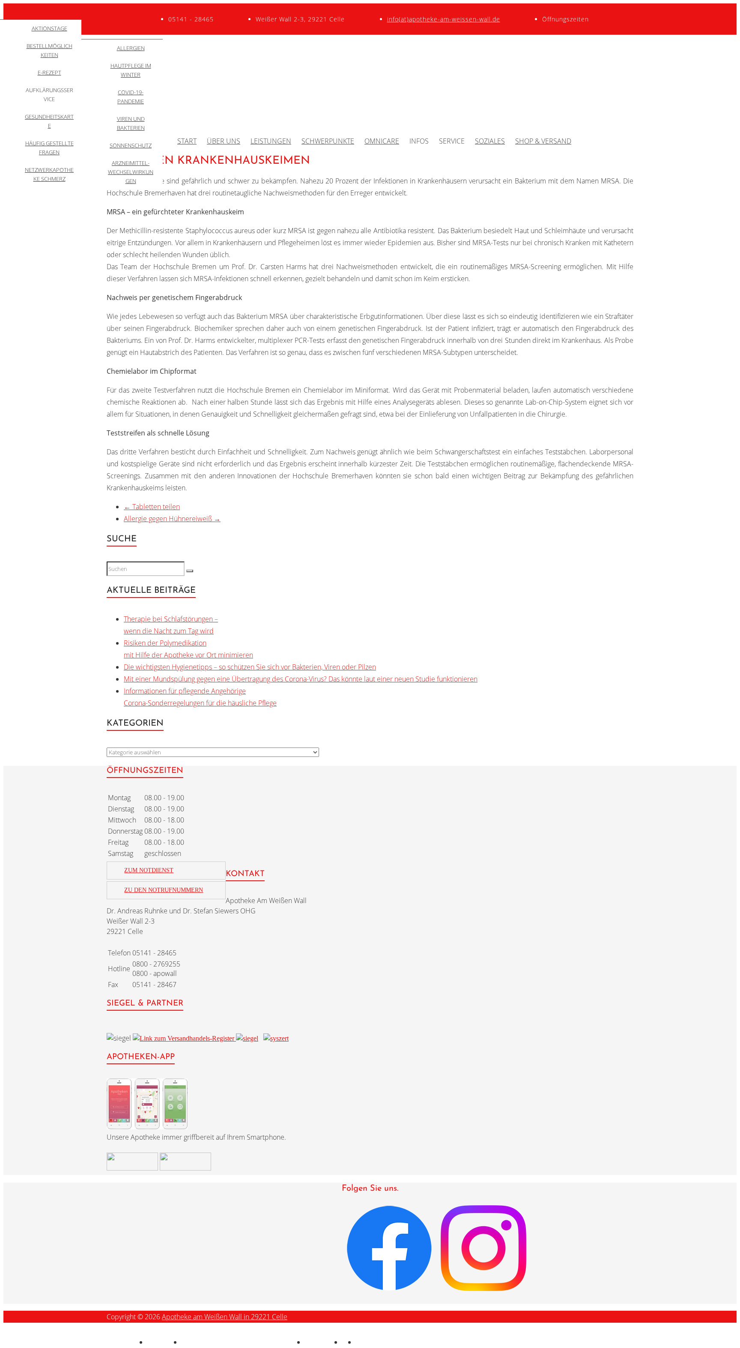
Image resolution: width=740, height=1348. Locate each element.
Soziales (490, 141)
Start (187, 141)
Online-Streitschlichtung (392, 1342)
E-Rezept (49, 72)
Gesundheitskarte (49, 121)
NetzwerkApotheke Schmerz (49, 174)
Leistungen (271, 141)
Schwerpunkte (327, 141)
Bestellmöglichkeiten (49, 50)
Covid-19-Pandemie (130, 96)
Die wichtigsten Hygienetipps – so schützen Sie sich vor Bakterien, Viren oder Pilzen (250, 667)
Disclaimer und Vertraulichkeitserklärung (243, 1342)
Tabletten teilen (152, 506)
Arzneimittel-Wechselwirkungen (130, 172)
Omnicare (381, 141)
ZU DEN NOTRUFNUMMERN (163, 890)
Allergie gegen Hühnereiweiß (172, 518)
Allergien (131, 48)
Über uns (223, 141)
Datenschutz (323, 1342)
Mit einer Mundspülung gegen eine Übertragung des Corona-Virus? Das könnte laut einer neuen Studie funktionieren (300, 679)
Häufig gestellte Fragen (49, 147)
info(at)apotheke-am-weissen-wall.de (443, 19)
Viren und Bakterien (131, 123)
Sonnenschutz (131, 145)
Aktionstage (49, 28)
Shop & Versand (543, 141)
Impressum (164, 1342)
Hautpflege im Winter (130, 70)
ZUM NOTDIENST (148, 870)
